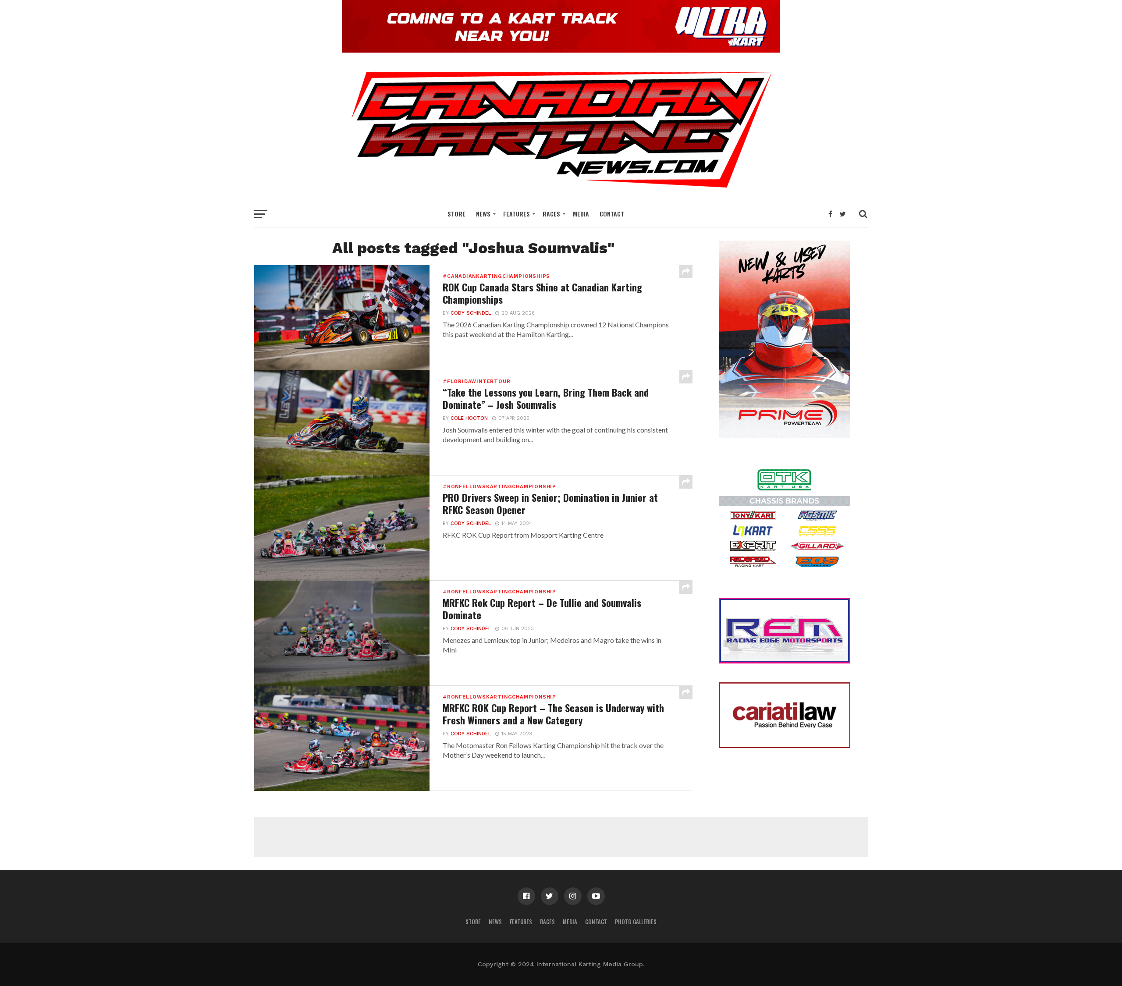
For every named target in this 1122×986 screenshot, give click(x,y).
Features (516, 213)
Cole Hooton (469, 418)
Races (551, 213)
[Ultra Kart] (561, 50)
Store (456, 213)
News (483, 213)
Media (581, 213)
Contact (612, 213)
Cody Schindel (471, 313)
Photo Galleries (636, 922)
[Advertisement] (561, 837)
